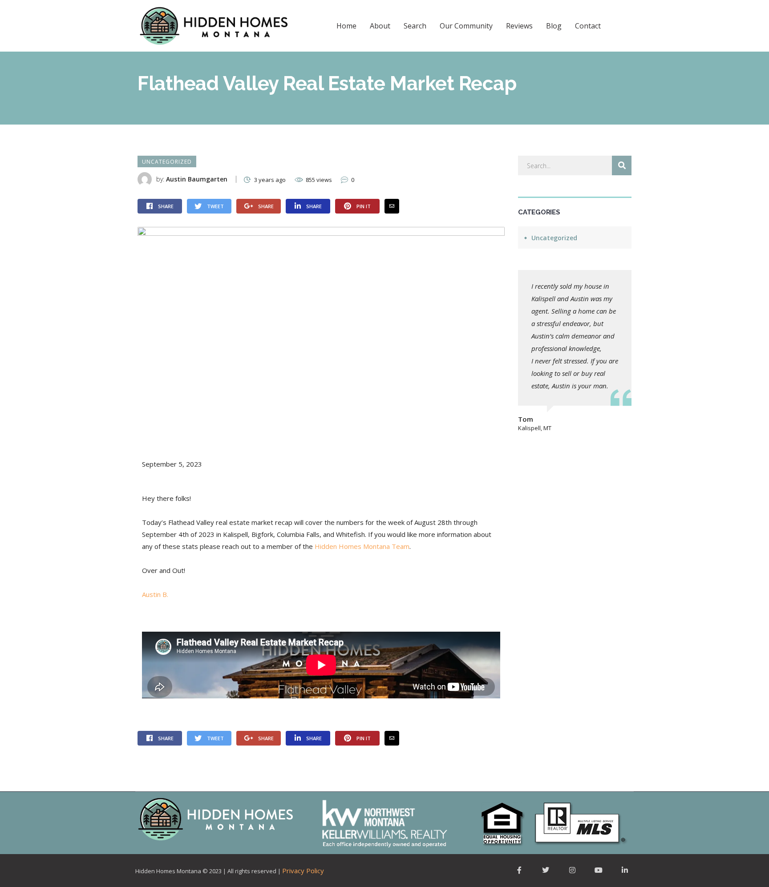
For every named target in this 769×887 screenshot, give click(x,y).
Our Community (466, 26)
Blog (554, 26)
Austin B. (155, 594)
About (380, 26)
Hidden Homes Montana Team (362, 546)
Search (415, 26)
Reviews (519, 26)
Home (346, 26)
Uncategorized (167, 161)
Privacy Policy (303, 870)
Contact (588, 26)
